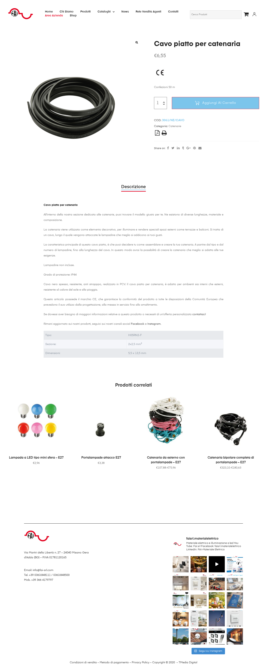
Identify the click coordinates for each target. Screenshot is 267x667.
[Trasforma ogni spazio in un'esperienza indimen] (199, 564)
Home (49, 11)
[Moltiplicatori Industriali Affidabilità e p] (217, 582)
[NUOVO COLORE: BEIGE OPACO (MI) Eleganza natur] (199, 582)
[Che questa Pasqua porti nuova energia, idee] (217, 600)
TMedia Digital (188, 662)
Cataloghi (104, 11)
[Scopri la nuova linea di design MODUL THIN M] (181, 564)
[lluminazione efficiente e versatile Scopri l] (235, 636)
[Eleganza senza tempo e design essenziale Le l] (199, 600)
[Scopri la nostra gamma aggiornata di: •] (235, 600)
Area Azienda (54, 15)
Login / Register (254, 15)
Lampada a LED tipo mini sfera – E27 (36, 457)
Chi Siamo (66, 11)
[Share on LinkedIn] (178, 148)
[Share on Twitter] (172, 148)
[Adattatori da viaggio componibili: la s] (181, 618)
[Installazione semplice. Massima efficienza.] (217, 564)
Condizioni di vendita (83, 662)
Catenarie (174, 126)
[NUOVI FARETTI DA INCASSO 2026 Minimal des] (181, 582)
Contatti (173, 11)
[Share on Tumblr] (183, 148)
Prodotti (85, 11)
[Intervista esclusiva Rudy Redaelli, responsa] (235, 618)
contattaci (198, 314)
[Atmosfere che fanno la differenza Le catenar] (217, 618)
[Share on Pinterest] (194, 148)
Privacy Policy (140, 662)
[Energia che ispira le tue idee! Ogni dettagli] (235, 564)
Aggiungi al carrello (219, 103)
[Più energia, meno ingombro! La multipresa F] (199, 636)
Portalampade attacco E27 (101, 457)
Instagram (154, 324)
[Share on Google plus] (188, 148)
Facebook (137, 324)
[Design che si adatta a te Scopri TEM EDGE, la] (199, 618)
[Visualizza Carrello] (247, 14)
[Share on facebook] (168, 148)
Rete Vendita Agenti (148, 11)
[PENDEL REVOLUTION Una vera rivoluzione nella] (181, 600)
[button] (136, 42)
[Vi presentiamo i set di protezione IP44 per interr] (217, 636)
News (125, 11)
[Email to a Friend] (200, 148)
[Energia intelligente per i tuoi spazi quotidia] (235, 582)
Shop (73, 15)
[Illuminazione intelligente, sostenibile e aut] (181, 636)
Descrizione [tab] (133, 187)
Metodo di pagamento (114, 662)
